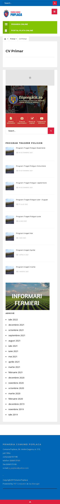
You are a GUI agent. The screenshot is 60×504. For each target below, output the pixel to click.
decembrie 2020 (16, 377)
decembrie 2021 (16, 324)
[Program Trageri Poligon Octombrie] (10, 169)
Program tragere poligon (24, 143)
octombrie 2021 (16, 330)
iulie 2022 (13, 319)
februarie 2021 (16, 372)
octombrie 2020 (16, 388)
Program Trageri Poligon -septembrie (31, 183)
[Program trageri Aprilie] (10, 253)
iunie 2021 (13, 351)
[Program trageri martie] (10, 270)
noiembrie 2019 (16, 409)
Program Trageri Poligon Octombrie (31, 166)
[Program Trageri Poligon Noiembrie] (10, 151)
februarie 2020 (16, 398)
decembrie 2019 (16, 404)
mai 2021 (13, 356)
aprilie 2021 (14, 361)
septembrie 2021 (17, 335)
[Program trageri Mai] (10, 236)
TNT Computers (20, 483)
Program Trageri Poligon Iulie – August (32, 200)
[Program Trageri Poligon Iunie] (10, 220)
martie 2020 (14, 393)
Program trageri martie (25, 267)
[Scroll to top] (30, 501)
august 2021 (15, 340)
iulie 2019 (13, 414)
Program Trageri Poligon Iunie (28, 216)
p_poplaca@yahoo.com (19, 468)
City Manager (34, 483)
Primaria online (19, 24)
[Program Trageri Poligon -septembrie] (10, 186)
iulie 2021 (13, 345)
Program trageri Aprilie (25, 250)
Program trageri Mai (24, 233)
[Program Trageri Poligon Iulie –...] (10, 203)
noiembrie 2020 (16, 382)
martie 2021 (14, 367)
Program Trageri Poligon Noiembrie (30, 148)
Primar (12, 39)
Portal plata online (22, 30)
